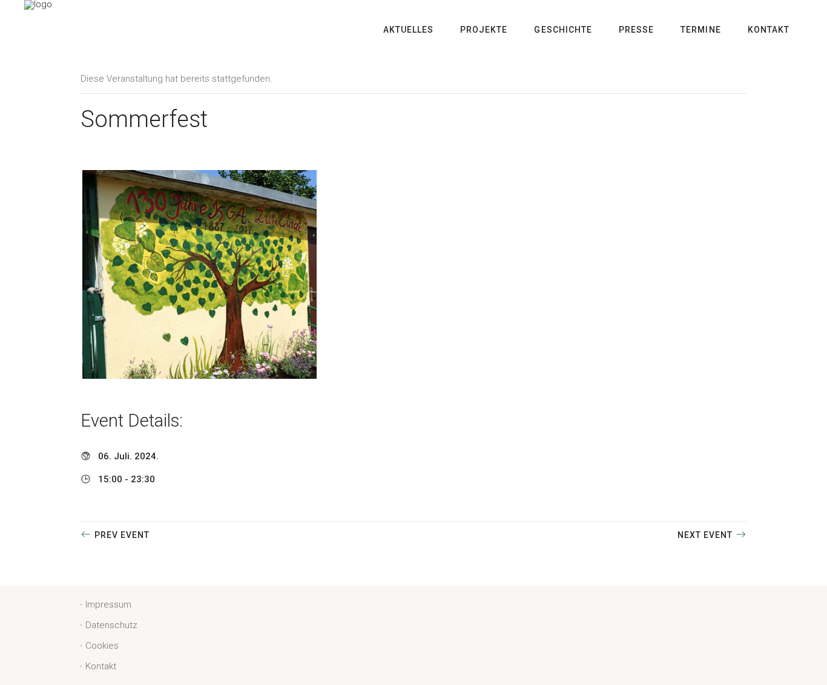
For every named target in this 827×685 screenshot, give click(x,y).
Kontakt (100, 666)
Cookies (102, 645)
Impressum (108, 604)
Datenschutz (111, 625)
